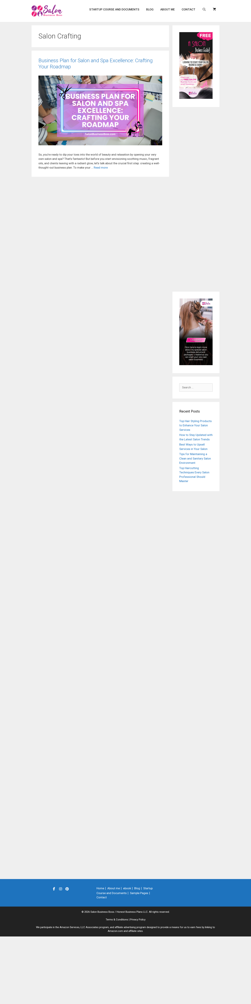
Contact (188, 9)
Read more (101, 167)
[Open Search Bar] (204, 9)
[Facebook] (54, 888)
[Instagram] (60, 888)
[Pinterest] (67, 888)
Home (100, 888)
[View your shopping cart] (214, 9)
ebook (127, 888)
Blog (150, 9)
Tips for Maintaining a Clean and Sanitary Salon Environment (195, 458)
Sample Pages (139, 893)
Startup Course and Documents (114, 9)
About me (167, 9)
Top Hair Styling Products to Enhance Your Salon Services (195, 425)
